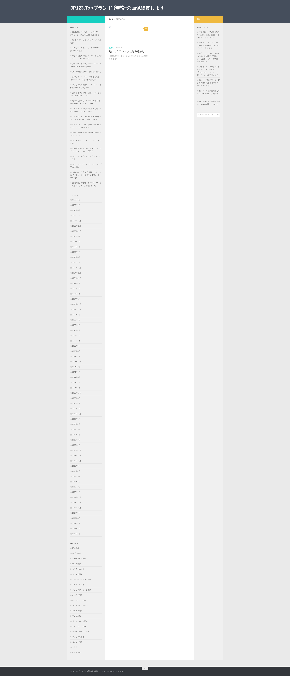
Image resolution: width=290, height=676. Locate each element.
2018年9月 (76, 466)
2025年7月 (76, 242)
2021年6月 (76, 372)
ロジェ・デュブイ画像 (80, 632)
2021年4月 (76, 377)
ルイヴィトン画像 (79, 626)
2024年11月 (76, 273)
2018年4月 (76, 482)
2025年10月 (76, 231)
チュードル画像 (78, 585)
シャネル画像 (77, 574)
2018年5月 (76, 476)
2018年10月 (76, 461)
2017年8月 (76, 518)
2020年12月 (76, 393)
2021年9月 (76, 367)
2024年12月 (76, 268)
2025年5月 (76, 252)
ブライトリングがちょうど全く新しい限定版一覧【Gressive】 (208, 69)
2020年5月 (76, 409)
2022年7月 (76, 335)
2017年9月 (76, 513)
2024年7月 (76, 283)
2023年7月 (76, 320)
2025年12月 (76, 221)
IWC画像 (75, 548)
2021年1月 (76, 388)
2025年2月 (76, 262)
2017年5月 (76, 534)
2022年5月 (76, 341)
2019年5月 (76, 429)
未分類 (111, 48)
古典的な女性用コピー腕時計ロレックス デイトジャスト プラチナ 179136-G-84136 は (85, 175)
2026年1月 (76, 215)
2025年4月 (76, 257)
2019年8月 (76, 419)
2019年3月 (76, 440)
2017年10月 (76, 508)
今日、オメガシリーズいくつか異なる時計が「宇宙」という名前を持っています (208, 56)
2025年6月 (76, 247)
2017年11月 (76, 502)
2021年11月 (76, 362)
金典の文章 (76, 652)
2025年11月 (76, 226)
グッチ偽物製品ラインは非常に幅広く (86, 72)
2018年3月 (76, 487)
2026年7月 (76, 200)
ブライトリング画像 (80, 605)
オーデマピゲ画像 (79, 558)
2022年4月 (76, 346)
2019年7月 (76, 424)
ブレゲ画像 (76, 616)
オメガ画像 (76, 564)
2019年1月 (76, 445)
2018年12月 (76, 450)
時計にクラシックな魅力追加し (127, 51)
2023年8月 (76, 315)
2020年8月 (76, 398)
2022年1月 (76, 356)
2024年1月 (76, 299)
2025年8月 (76, 236)
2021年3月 (76, 382)
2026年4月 (76, 205)
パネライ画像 (77, 595)
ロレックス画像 (78, 637)
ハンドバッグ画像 (79, 600)
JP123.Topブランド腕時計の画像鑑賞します (117, 8)
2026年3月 (76, 210)
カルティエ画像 (78, 569)
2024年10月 (76, 278)
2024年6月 (76, 289)
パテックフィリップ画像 (81, 590)
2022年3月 (76, 351)
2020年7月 (76, 403)
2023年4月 (76, 325)
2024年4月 (76, 294)
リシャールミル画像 (80, 621)
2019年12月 (76, 414)
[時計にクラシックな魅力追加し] (128, 35)
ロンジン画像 (77, 642)
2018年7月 (76, 471)
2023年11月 (76, 309)
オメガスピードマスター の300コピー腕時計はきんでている (208, 45)
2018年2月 (76, 492)
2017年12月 (76, 497)
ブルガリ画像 (77, 611)
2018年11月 (76, 455)
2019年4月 (76, 435)
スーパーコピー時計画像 (81, 579)
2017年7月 (76, 523)
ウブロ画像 (76, 553)
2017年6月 (76, 529)
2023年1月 (76, 330)
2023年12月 (76, 304)
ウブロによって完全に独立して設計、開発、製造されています (208, 34)
